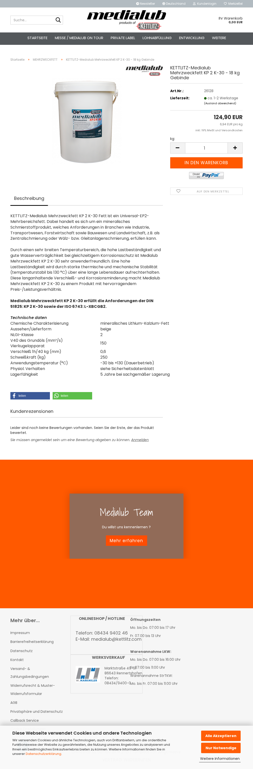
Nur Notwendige (221, 747)
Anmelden (140, 439)
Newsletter (147, 3)
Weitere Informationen (220, 758)
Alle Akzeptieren (220, 735)
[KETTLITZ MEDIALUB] (126, 20)
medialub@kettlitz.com (116, 639)
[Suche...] (58, 20)
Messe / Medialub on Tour (79, 37)
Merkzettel (235, 3)
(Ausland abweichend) (220, 103)
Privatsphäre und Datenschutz (36, 711)
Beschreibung (29, 198)
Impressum (20, 632)
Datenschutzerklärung (43, 753)
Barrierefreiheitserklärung (32, 641)
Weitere (219, 37)
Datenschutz (21, 650)
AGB (13, 702)
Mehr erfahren (126, 541)
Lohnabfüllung (157, 37)
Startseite (37, 37)
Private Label (123, 37)
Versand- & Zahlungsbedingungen (29, 672)
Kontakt (17, 659)
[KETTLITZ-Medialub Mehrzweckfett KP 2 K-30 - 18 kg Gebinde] (87, 121)
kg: (172, 138)
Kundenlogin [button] (206, 3)
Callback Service (24, 720)
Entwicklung (192, 37)
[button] (174, 3)
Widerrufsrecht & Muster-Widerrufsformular (32, 689)
